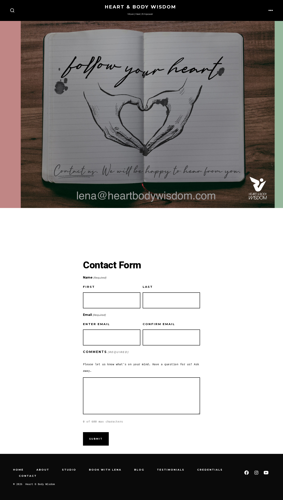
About (42, 469)
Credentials (210, 469)
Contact (28, 475)
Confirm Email (159, 324)
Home (18, 469)
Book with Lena (105, 469)
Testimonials (170, 469)
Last (148, 287)
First (89, 287)
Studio (69, 469)
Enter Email (96, 324)
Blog (139, 469)
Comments (106, 352)
